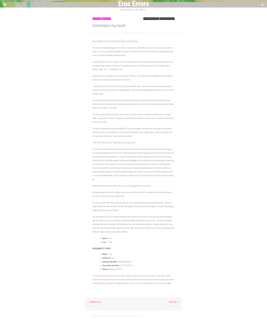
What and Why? (140, 5)
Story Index (126, 5)
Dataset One (97, 18)
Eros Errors (140, 33)
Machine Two (106, 18)
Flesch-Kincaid (114, 276)
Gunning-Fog (100, 276)
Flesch (131, 283)
